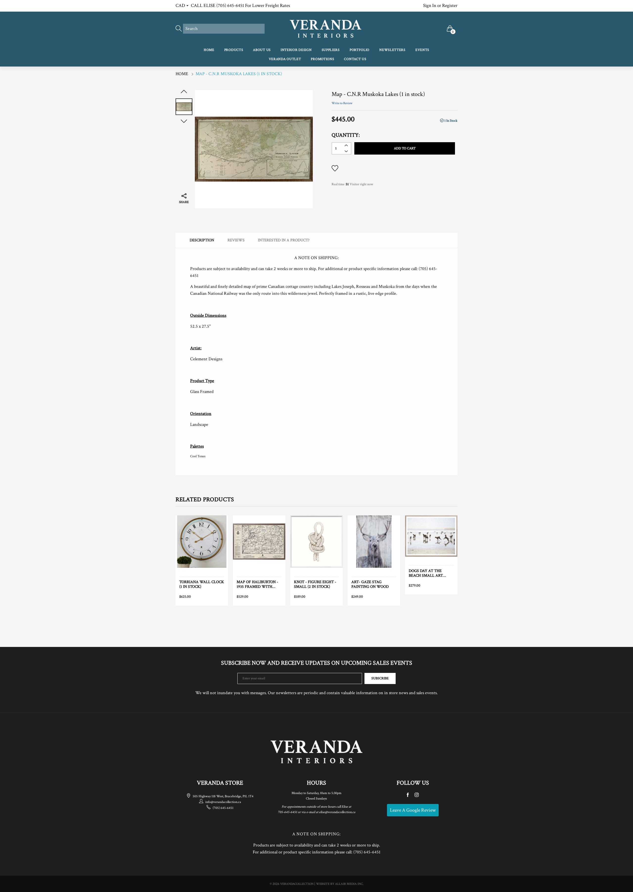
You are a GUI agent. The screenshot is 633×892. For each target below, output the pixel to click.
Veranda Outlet (285, 59)
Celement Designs (206, 359)
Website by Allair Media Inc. (339, 884)
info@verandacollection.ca (223, 802)
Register (449, 5)
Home (209, 50)
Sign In (429, 5)
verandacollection (297, 884)
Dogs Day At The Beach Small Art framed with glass (429, 573)
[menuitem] (209, 50)
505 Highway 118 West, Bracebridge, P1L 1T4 (223, 796)
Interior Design (296, 50)
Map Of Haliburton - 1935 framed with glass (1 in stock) (257, 584)
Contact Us (355, 59)
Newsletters (392, 50)
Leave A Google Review (413, 810)
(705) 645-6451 (223, 808)
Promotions (322, 59)
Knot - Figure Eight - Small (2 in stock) (315, 584)
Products (233, 50)
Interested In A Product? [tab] (284, 240)
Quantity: (346, 135)
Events (422, 50)
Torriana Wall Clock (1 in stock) (201, 584)
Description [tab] (202, 240)
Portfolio (359, 50)
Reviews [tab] (236, 240)
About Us (262, 50)
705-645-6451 (287, 812)
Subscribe (380, 678)
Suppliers (331, 50)
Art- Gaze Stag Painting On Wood (370, 584)
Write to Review (342, 103)
